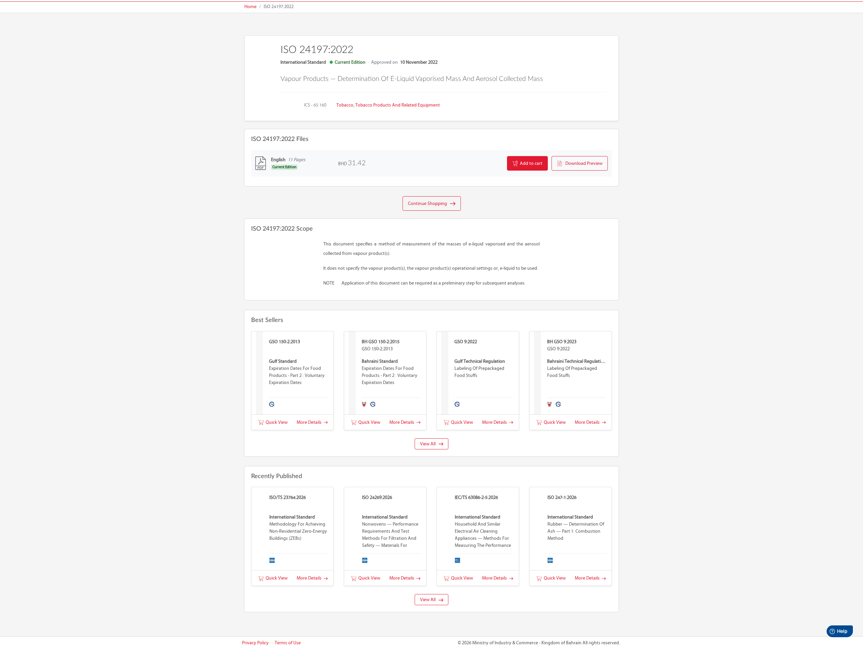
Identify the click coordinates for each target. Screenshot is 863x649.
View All (429, 444)
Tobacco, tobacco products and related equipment (388, 105)
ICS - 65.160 (315, 105)
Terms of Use (288, 643)
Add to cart (530, 163)
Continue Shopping (429, 203)
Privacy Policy (255, 643)
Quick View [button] (276, 422)
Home (250, 6)
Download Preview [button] (582, 163)
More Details (310, 422)
